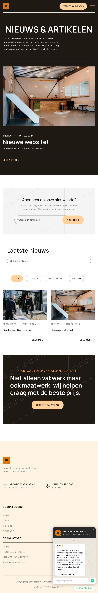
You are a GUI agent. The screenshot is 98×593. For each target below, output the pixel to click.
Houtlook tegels (14, 551)
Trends (33, 278)
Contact (8, 531)
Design (76, 278)
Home (6, 515)
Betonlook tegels (15, 562)
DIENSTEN (8, 525)
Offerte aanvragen (73, 6)
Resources (55, 278)
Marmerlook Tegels (15, 557)
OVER (6, 520)
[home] (6, 6)
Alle (16, 278)
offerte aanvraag (47, 405)
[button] (92, 6)
